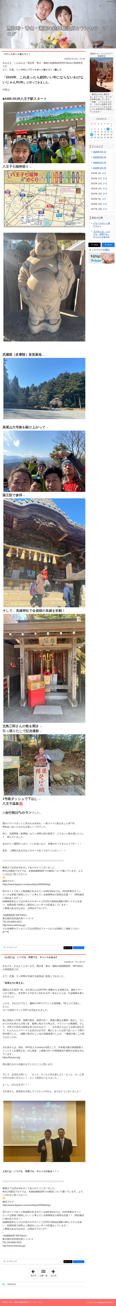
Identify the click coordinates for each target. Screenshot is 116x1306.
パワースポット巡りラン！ (17, 54)
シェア (69, 948)
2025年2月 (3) (99, 162)
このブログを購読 (101, 250)
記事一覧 (44, 1276)
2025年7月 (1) (99, 152)
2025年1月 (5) (99, 168)
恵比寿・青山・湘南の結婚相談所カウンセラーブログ (57, 31)
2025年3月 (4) (99, 157)
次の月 (54, 1272)
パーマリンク (11, 947)
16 (92, 134)
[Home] (4, 1284)
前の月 (34, 1272)
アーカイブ (97, 146)
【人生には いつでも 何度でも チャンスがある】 (31, 957)
